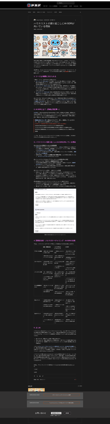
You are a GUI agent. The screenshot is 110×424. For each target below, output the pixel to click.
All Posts (29, 12)
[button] (80, 12)
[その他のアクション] (75, 20)
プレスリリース (49, 12)
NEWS (34, 12)
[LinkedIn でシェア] (40, 376)
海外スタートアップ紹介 (41, 12)
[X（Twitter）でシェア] (37, 376)
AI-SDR (55, 12)
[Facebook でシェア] (34, 376)
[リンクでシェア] (42, 376)
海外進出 (60, 12)
